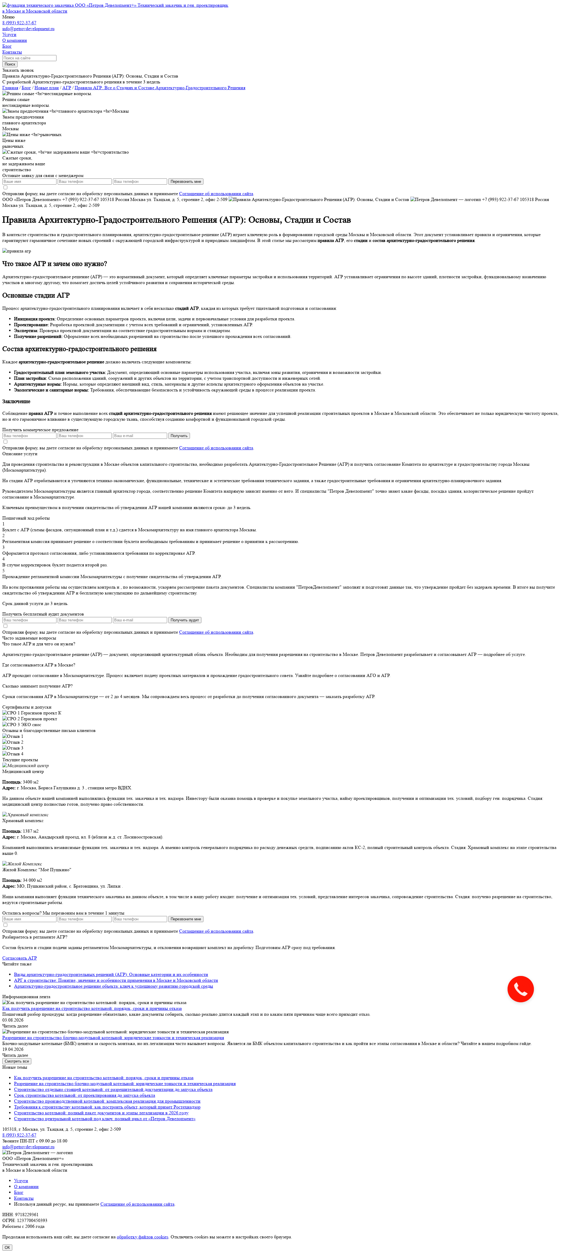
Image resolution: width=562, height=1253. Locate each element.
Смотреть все (17, 1061)
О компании (26, 1186)
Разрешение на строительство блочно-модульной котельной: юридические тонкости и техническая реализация (113, 1037)
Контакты (24, 1198)
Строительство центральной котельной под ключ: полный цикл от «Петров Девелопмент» (105, 1118)
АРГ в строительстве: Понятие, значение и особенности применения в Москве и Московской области (116, 980)
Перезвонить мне (186, 181)
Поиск (10, 64)
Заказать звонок (18, 70)
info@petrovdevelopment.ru (28, 28)
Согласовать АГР (19, 958)
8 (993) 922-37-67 (19, 22)
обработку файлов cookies (142, 1237)
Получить (179, 436)
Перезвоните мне (186, 919)
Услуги (21, 1180)
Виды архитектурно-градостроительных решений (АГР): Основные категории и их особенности (111, 974)
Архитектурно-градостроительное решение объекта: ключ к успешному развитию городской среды (113, 986)
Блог (18, 1192)
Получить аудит (185, 620)
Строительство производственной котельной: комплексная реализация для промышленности (107, 1101)
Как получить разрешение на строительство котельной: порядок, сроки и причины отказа (92, 1008)
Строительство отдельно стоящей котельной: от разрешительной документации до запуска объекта (113, 1089)
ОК (7, 1247)
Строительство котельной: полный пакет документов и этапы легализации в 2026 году (101, 1113)
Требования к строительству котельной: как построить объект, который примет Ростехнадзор (107, 1107)
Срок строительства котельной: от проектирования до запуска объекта (84, 1095)
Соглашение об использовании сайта (216, 193)
